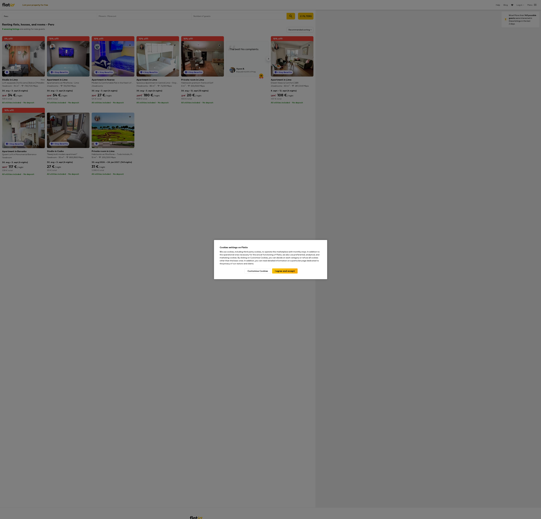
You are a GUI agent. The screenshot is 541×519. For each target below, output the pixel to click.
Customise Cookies (258, 270)
